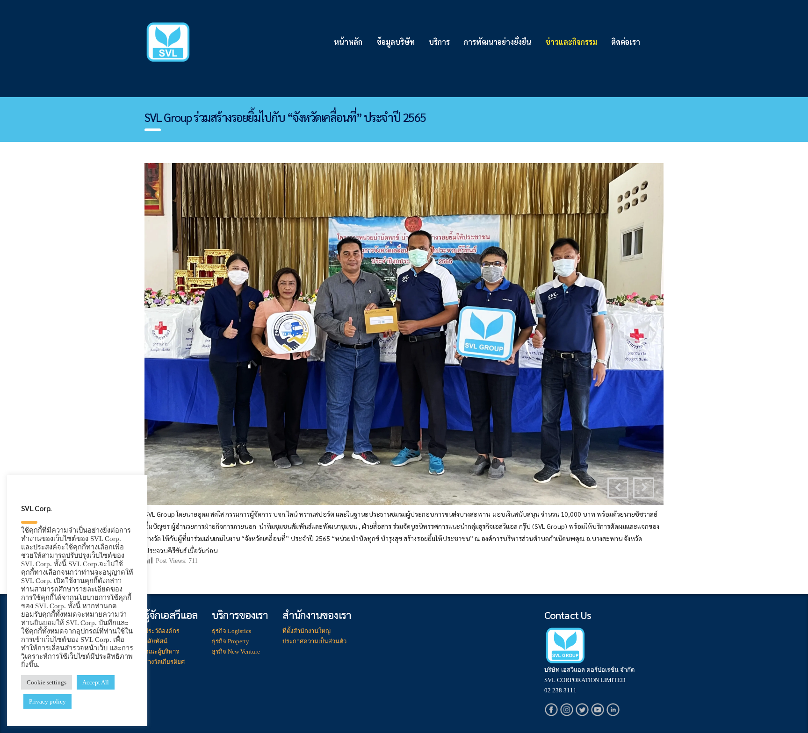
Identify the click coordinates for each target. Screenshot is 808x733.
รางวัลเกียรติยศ (164, 661)
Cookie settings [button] (46, 682)
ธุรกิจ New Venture (236, 651)
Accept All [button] (95, 682)
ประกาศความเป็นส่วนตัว (314, 641)
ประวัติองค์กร (162, 630)
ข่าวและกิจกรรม (571, 42)
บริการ (439, 42)
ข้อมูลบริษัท (395, 42)
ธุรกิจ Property (230, 641)
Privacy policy (47, 701)
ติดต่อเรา (625, 42)
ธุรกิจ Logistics (231, 630)
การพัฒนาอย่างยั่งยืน (497, 42)
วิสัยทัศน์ (155, 641)
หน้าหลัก (348, 42)
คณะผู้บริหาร (161, 651)
